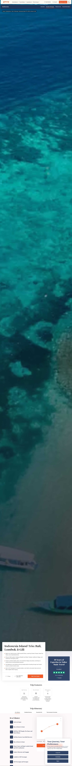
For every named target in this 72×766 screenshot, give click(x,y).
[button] (41, 731)
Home (4, 11)
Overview (43, 6)
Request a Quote (63, 2)
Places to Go (58, 6)
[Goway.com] (6, 2)
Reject (58, 761)
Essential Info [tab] (39, 712)
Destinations (8, 11)
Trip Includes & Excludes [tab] (52, 712)
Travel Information (66, 6)
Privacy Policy (59, 748)
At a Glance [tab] (17, 712)
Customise (58, 756)
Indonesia (16, 11)
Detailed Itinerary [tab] (28, 712)
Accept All (58, 752)
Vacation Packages (50, 6)
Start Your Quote (35, 676)
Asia (13, 11)
